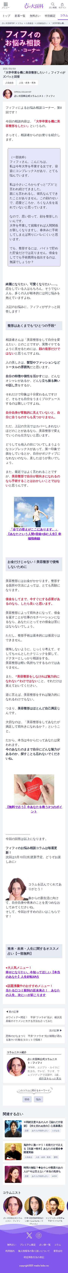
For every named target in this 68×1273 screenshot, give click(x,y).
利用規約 (10, 1251)
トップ (6, 15)
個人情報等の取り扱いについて (34, 1251)
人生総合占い (42, 23)
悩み (38, 1099)
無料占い (35, 15)
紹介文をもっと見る (50, 1078)
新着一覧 (20, 15)
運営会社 (58, 1251)
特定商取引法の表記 (34, 1257)
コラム (20, 23)
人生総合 (29, 23)
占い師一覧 (45, 1244)
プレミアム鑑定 (28, 1244)
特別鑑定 (50, 15)
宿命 (27, 1099)
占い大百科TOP (8, 23)
